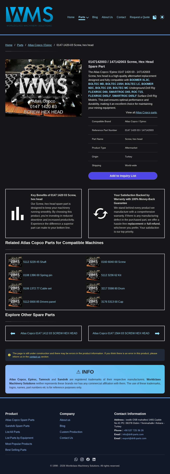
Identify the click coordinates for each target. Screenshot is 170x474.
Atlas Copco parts (146, 112)
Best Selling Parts (15, 449)
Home (71, 17)
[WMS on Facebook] (88, 459)
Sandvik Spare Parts (17, 426)
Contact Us (66, 437)
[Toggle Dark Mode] (162, 17)
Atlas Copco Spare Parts (19, 420)
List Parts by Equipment (19, 437)
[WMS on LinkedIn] (94, 459)
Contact (121, 17)
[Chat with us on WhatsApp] (76, 459)
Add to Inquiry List (123, 175)
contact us (35, 356)
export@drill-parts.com (134, 438)
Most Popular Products (18, 443)
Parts (82, 17)
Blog (95, 17)
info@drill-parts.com (133, 434)
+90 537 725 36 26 (134, 430)
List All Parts (12, 432)
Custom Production (71, 432)
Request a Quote (140, 17)
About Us (107, 17)
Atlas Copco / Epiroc (40, 45)
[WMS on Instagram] (82, 459)
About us (65, 420)
